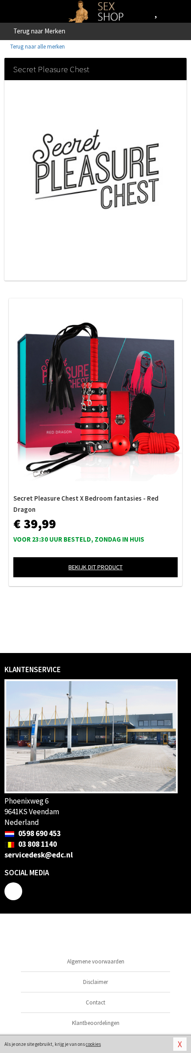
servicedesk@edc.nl (38, 855)
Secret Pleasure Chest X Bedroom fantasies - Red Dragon (86, 504)
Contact (95, 1002)
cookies (93, 1044)
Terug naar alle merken (37, 46)
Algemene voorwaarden (95, 961)
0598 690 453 (39, 833)
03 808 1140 (37, 844)
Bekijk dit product (95, 567)
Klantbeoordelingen (95, 1023)
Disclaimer (95, 982)
